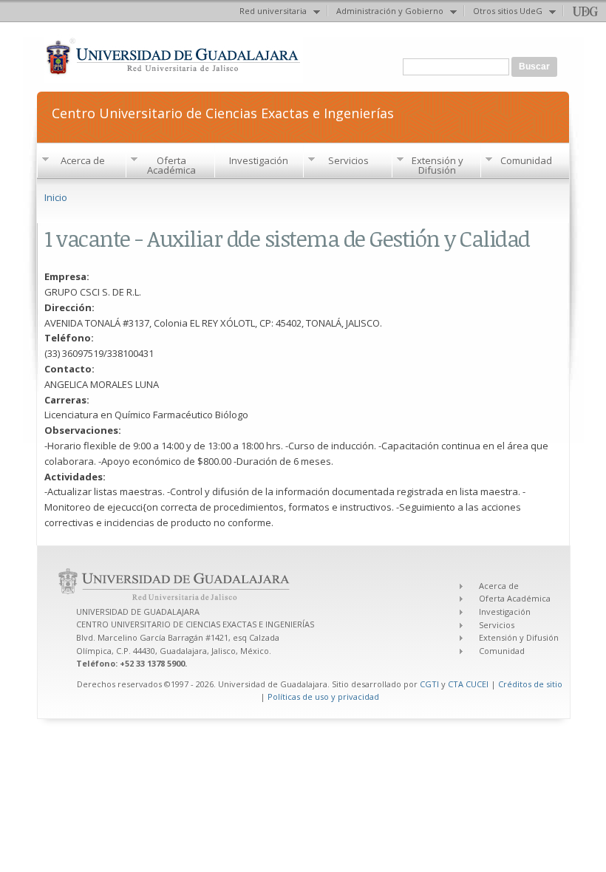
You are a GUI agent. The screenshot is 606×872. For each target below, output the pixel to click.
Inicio (55, 197)
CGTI (429, 683)
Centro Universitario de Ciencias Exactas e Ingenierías (223, 112)
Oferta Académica (171, 165)
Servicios (348, 160)
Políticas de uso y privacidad (323, 696)
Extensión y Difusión (437, 165)
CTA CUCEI (468, 683)
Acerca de (83, 160)
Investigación (258, 160)
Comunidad (526, 160)
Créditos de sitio (530, 683)
